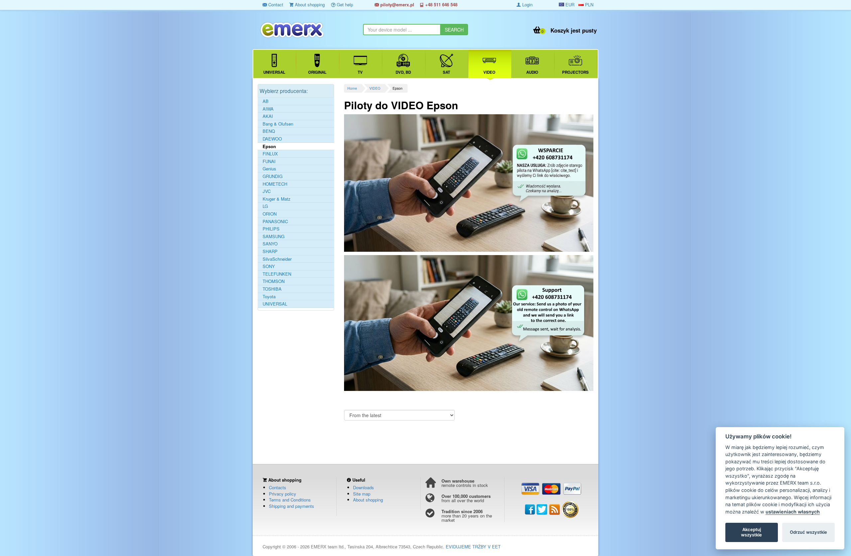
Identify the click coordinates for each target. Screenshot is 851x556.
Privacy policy (282, 494)
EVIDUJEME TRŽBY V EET (473, 546)
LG (265, 206)
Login (527, 4)
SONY (269, 266)
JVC (267, 191)
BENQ (269, 131)
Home (352, 88)
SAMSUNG (274, 236)
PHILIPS (271, 229)
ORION (270, 214)
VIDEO (374, 88)
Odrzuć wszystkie (808, 532)
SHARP (270, 251)
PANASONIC (275, 221)
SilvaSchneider (277, 259)
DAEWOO (272, 138)
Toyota (269, 296)
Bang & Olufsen (278, 124)
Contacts (277, 487)
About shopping (309, 4)
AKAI (268, 116)
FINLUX (270, 153)
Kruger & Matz (277, 199)
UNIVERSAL (275, 304)
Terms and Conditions (290, 500)
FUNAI (269, 161)
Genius (269, 168)
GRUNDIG (273, 176)
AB (266, 101)
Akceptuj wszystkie (751, 532)
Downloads (363, 487)
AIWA (268, 109)
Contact (275, 4)
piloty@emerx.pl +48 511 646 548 (418, 4)
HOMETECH (275, 184)
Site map (361, 494)
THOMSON (274, 281)
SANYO (270, 243)
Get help (344, 4)
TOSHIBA (272, 289)
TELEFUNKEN (277, 274)
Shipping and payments (291, 506)
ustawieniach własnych (793, 511)
